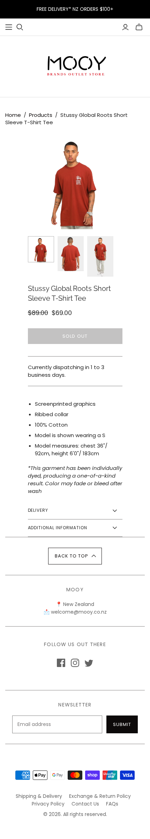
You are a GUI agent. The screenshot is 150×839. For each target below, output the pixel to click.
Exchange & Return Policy (100, 796)
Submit (122, 724)
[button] (75, 556)
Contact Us (85, 803)
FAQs (112, 803)
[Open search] (19, 27)
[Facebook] (61, 663)
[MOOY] (75, 65)
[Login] (125, 27)
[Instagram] (75, 663)
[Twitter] (89, 663)
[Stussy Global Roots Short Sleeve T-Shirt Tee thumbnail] (41, 249)
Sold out (74, 336)
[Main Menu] (8, 27)
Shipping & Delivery (39, 796)
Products (40, 115)
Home (13, 115)
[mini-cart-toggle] (139, 27)
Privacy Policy (48, 803)
